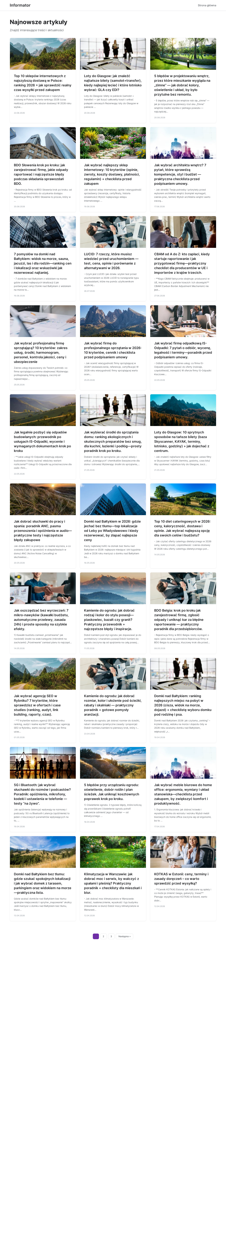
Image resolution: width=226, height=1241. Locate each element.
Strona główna (207, 5)
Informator (20, 5)
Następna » (124, 936)
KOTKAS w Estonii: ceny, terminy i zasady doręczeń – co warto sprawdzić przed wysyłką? (181, 878)
